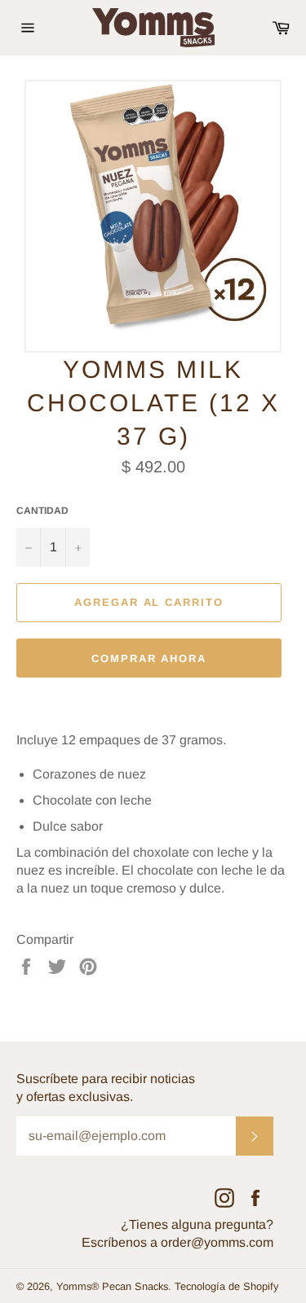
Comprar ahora (148, 658)
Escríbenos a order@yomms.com (177, 1242)
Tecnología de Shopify (226, 1286)
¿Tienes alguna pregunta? (197, 1224)
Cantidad (42, 510)
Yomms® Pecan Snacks (112, 1286)
